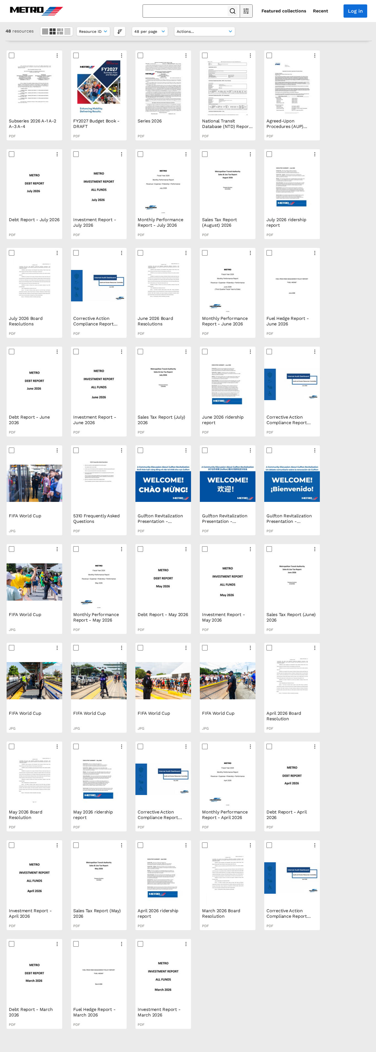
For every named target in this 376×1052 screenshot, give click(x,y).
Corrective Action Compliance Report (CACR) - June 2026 (94, 324)
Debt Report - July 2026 (34, 219)
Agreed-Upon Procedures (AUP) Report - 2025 (284, 126)
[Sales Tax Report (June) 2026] (292, 582)
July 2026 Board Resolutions (25, 321)
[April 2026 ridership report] (163, 878)
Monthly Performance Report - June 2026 (224, 321)
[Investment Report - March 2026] (163, 977)
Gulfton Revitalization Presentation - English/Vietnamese (160, 521)
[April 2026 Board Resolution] (292, 680)
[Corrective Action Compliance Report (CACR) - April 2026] (163, 779)
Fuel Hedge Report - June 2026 (287, 321)
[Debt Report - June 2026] (34, 384)
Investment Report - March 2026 (159, 1012)
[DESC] (119, 31)
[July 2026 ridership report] (292, 187)
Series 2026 (150, 121)
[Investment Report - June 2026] (99, 384)
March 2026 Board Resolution (221, 913)
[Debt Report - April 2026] (292, 779)
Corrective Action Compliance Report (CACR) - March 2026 (288, 916)
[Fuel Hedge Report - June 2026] (292, 286)
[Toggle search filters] (246, 11)
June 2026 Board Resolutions (155, 321)
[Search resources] (233, 11)
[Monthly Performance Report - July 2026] (163, 187)
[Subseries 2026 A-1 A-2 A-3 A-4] (34, 88)
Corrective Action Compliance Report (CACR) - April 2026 (158, 817)
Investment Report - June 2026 (94, 419)
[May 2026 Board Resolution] (34, 779)
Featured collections (283, 11)
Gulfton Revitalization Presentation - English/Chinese (224, 521)
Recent (320, 11)
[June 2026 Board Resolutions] (163, 286)
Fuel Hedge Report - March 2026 (94, 1012)
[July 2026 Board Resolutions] (34, 286)
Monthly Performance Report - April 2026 (224, 814)
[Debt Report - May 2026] (163, 582)
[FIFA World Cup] (34, 483)
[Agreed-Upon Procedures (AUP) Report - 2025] (292, 88)
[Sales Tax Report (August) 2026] (227, 187)
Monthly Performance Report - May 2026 (96, 617)
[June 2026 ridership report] (227, 384)
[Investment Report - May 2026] (227, 582)
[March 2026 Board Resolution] (227, 878)
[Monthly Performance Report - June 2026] (227, 286)
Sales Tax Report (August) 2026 (219, 222)
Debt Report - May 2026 (163, 614)
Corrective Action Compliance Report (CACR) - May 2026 (286, 422)
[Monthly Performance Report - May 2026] (99, 582)
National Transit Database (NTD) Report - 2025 (226, 126)
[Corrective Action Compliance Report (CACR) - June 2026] (99, 286)
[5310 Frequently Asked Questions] (99, 483)
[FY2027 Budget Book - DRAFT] (99, 88)
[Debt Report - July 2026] (34, 187)
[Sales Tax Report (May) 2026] (99, 878)
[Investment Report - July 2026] (99, 187)
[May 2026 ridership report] (99, 779)
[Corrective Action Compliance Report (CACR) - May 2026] (292, 384)
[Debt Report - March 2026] (34, 977)
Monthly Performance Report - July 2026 (160, 222)
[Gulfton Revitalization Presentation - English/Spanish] (292, 483)
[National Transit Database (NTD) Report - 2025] (227, 88)
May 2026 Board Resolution (25, 814)
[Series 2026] (163, 88)
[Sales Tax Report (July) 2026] (163, 384)
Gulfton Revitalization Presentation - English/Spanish (289, 521)
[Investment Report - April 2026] (34, 878)
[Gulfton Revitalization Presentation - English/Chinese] (227, 483)
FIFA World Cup (25, 515)
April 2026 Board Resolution (283, 716)
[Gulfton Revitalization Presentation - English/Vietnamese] (163, 483)
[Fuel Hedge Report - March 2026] (99, 977)
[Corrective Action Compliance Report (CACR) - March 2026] (292, 878)
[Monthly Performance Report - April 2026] (227, 779)
